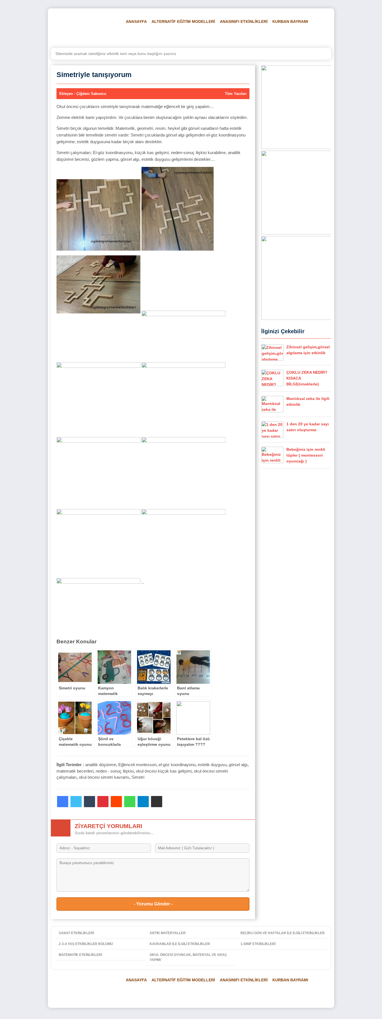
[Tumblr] (89, 801)
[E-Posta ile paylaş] (156, 801)
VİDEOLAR (257, 35)
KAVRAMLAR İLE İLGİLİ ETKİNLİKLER (180, 944)
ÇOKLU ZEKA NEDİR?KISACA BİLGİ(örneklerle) (306, 378)
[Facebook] (62, 801)
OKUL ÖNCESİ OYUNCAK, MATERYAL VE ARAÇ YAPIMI (188, 957)
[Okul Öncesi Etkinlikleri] (83, 28)
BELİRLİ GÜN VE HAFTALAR (149, 35)
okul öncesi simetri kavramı (104, 777)
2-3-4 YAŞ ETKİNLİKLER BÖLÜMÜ (86, 944)
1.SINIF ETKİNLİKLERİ (257, 944)
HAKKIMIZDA (285, 35)
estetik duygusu (212, 764)
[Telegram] (143, 801)
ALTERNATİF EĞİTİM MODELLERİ (183, 21)
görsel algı (238, 764)
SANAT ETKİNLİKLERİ (76, 933)
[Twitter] (76, 801)
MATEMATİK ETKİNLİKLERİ (80, 955)
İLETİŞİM (311, 35)
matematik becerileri (74, 771)
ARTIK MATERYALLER (168, 933)
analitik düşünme (100, 764)
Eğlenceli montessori (137, 764)
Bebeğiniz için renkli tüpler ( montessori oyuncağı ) (305, 455)
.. (142, 582)
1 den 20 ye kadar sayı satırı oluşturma (307, 427)
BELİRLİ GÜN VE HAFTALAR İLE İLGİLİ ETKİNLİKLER (282, 933)
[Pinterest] (103, 801)
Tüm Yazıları (236, 94)
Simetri (137, 777)
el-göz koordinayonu (177, 764)
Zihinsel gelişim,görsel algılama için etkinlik (308, 350)
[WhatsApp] (129, 801)
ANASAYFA (136, 21)
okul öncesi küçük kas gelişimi (164, 771)
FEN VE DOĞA (195, 35)
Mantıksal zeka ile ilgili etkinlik (307, 401)
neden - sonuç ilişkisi (115, 771)
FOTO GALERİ (227, 35)
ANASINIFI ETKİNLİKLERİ (244, 21)
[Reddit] (116, 801)
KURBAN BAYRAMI (290, 21)
